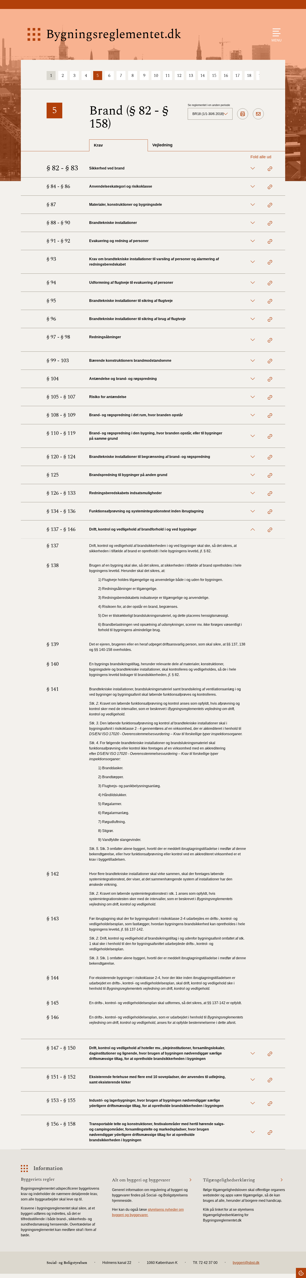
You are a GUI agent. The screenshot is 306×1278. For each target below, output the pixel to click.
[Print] (242, 114)
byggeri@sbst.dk (246, 1263)
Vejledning (162, 145)
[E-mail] (258, 114)
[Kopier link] (270, 169)
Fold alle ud (260, 157)
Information (48, 1168)
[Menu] (275, 32)
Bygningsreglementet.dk (113, 34)
